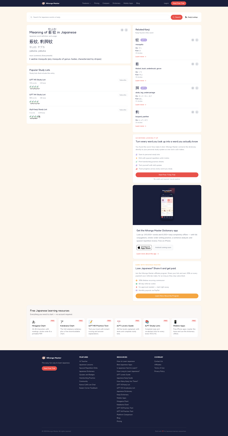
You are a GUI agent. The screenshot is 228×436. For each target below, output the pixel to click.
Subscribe (123, 80)
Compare (106, 3)
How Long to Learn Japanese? (128, 371)
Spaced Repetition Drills (88, 368)
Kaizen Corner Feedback (88, 388)
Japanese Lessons (86, 365)
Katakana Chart (123, 405)
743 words (33, 83)
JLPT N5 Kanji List (123, 385)
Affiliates (157, 365)
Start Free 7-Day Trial (167, 175)
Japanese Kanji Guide (125, 378)
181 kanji (43, 98)
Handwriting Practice (87, 378)
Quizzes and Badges (87, 375)
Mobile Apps (128, 3)
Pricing (96, 3)
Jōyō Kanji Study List (38, 109)
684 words (33, 98)
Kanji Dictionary (122, 395)
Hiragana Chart (122, 401)
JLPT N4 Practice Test (125, 411)
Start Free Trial (178, 3)
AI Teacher (83, 361)
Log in (166, 3)
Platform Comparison (125, 415)
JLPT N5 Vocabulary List (126, 388)
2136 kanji (41, 113)
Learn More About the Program (167, 296)
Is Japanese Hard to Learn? (127, 368)
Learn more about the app (146, 254)
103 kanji (43, 83)
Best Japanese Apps (124, 365)
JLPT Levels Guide (123, 375)
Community (83, 381)
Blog (138, 3)
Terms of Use (159, 368)
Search (178, 17)
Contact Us (158, 361)
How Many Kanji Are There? (127, 381)
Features (85, 3)
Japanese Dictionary (86, 371)
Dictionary (116, 3)
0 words (32, 113)
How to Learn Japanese (126, 361)
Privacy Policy (159, 371)
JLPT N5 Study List (37, 79)
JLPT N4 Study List (37, 94)
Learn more (139, 56)
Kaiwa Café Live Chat (87, 385)
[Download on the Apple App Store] (144, 247)
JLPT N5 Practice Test (125, 408)
